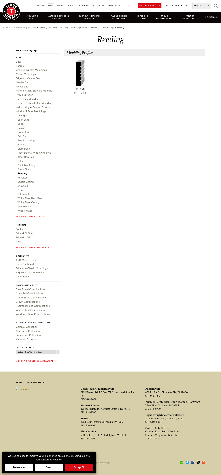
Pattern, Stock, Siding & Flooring (34, 90)
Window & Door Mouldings (31, 111)
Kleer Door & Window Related (34, 153)
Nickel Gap (22, 86)
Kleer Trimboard (25, 264)
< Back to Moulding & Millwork (35, 361)
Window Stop (25, 211)
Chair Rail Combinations (29, 293)
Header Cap (22, 82)
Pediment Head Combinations (33, 306)
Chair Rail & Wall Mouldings (31, 70)
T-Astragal (23, 194)
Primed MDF (23, 237)
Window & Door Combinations (33, 314)
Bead (20, 124)
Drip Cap (22, 136)
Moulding (64, 27)
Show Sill (22, 186)
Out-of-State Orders (157, 428)
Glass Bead (23, 149)
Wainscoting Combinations (31, 310)
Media (84, 418)
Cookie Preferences (100, 462)
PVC (18, 241)
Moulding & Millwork (48, 27)
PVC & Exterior (24, 95)
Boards (20, 66)
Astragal (22, 115)
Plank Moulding (26, 165)
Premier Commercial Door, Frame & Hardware (172, 401)
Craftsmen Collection (28, 331)
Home (5, 27)
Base (18, 62)
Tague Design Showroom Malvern (164, 415)
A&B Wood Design (26, 260)
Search (216, 6)
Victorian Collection (27, 339)
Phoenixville (152, 388)
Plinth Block (24, 169)
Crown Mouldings (26, 74)
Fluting (21, 144)
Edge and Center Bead (28, 78)
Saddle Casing (25, 182)
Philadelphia (88, 431)
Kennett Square (90, 405)
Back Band (23, 120)
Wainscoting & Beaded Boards (33, 107)
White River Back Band (30, 198)
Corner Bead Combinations (31, 297)
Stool (20, 190)
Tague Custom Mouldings (30, 272)
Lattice (21, 161)
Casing (21, 128)
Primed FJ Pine (24, 233)
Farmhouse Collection (28, 335)
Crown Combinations (28, 302)
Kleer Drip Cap (25, 157)
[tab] (58, 17)
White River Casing (28, 202)
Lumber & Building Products (23, 27)
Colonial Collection (27, 327)
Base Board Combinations (30, 289)
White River (22, 276)
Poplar (19, 229)
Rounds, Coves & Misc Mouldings (34, 103)
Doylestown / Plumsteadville (97, 388)
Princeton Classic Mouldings (32, 268)
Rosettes (22, 177)
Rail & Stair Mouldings (28, 99)
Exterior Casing (26, 140)
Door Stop (23, 132)
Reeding (22, 173)
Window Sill (24, 206)
